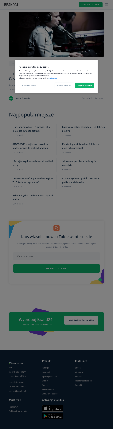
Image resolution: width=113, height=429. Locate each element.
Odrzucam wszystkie (64, 85)
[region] (56, 76)
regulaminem (52, 78)
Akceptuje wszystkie (84, 85)
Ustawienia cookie (29, 85)
